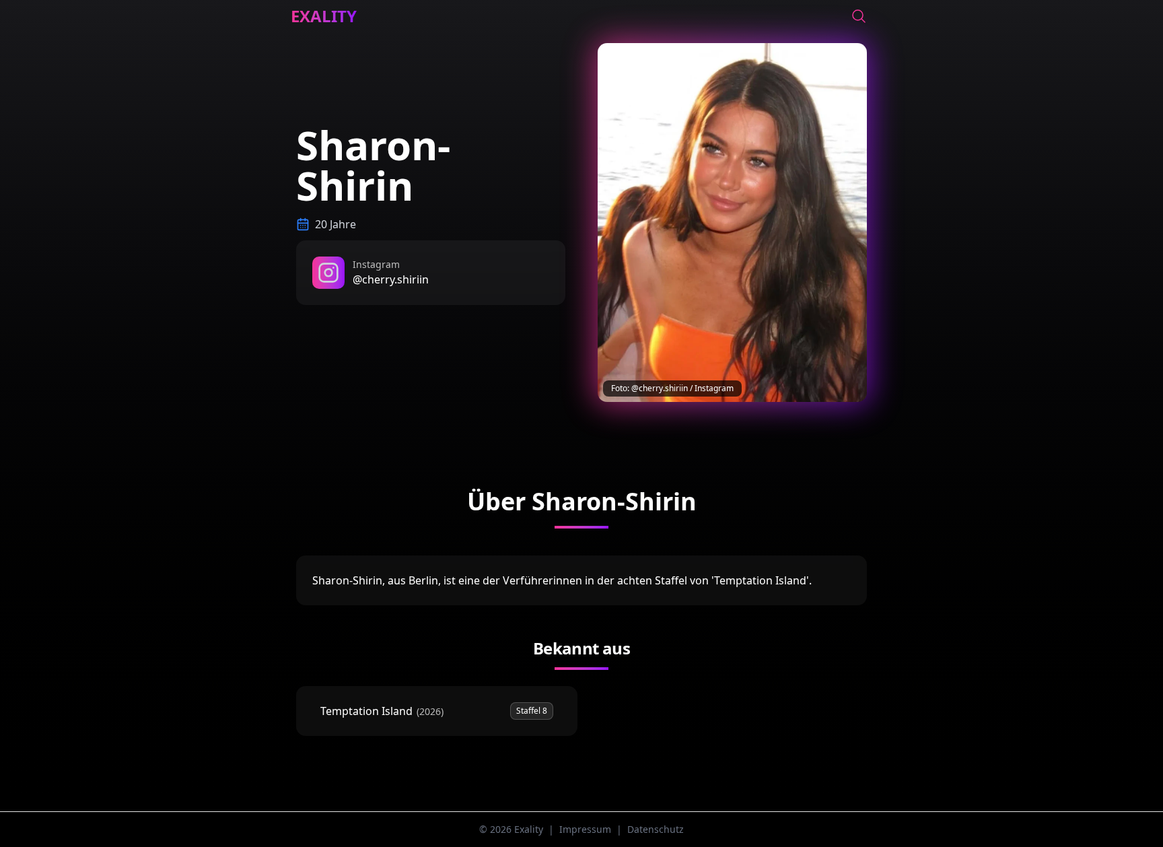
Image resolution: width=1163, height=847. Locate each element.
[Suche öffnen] (858, 16)
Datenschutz (655, 829)
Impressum (585, 829)
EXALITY (324, 16)
